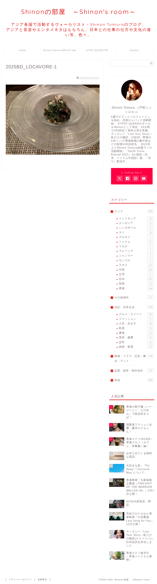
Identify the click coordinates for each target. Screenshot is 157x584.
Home (22, 50)
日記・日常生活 (133, 307)
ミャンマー (135, 255)
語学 (135, 342)
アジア (133, 211)
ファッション (135, 318)
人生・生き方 (135, 323)
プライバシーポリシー (20, 579)
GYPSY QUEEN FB (97, 50)
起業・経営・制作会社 (133, 370)
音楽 (133, 380)
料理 (135, 328)
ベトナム (135, 241)
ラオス (135, 265)
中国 (135, 269)
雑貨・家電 (135, 346)
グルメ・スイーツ (135, 314)
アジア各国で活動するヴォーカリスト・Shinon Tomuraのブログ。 (78, 29)
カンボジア (135, 223)
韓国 (135, 283)
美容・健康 (135, 337)
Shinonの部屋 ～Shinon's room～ (78, 11)
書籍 (135, 332)
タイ (135, 232)
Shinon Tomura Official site (59, 50)
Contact (134, 50)
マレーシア (135, 251)
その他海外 (133, 297)
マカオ (135, 246)
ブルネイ (135, 237)
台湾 (135, 274)
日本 (135, 279)
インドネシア (135, 218)
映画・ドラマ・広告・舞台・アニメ (133, 359)
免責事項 (42, 579)
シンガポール (135, 227)
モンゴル (135, 260)
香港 (135, 288)
